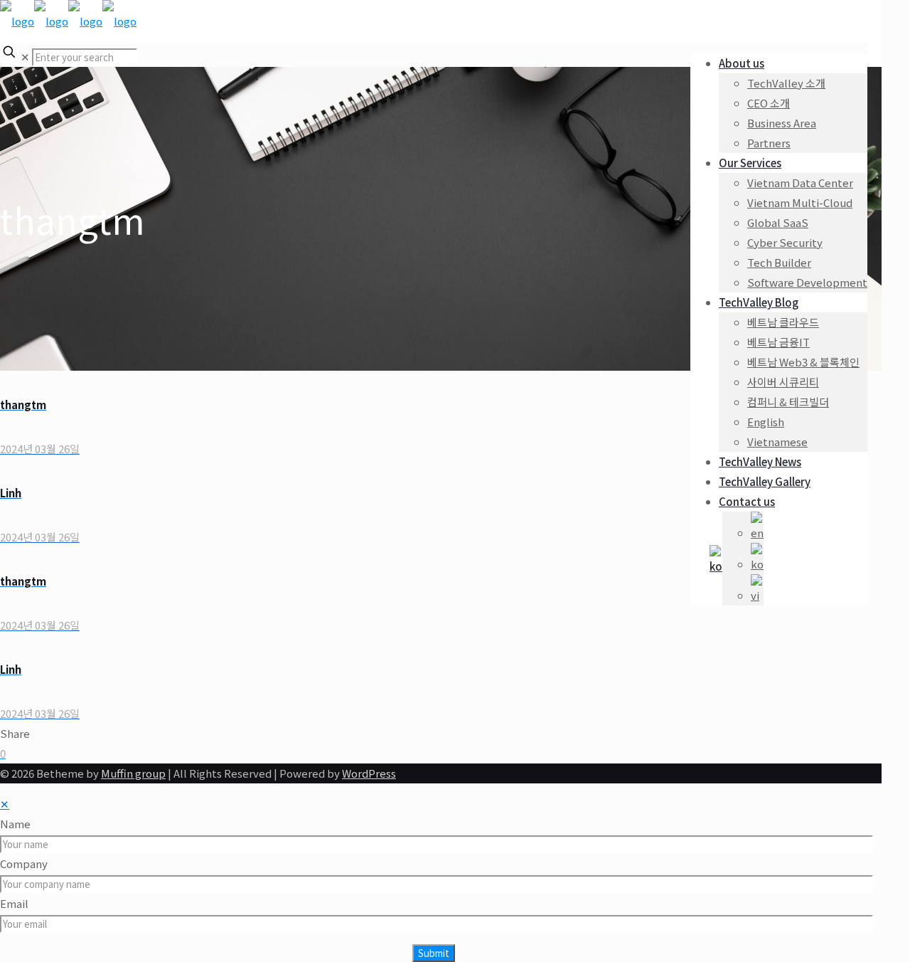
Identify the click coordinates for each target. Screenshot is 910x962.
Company (24, 863)
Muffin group (133, 773)
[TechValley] (68, 21)
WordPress (369, 773)
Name (15, 823)
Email (14, 903)
